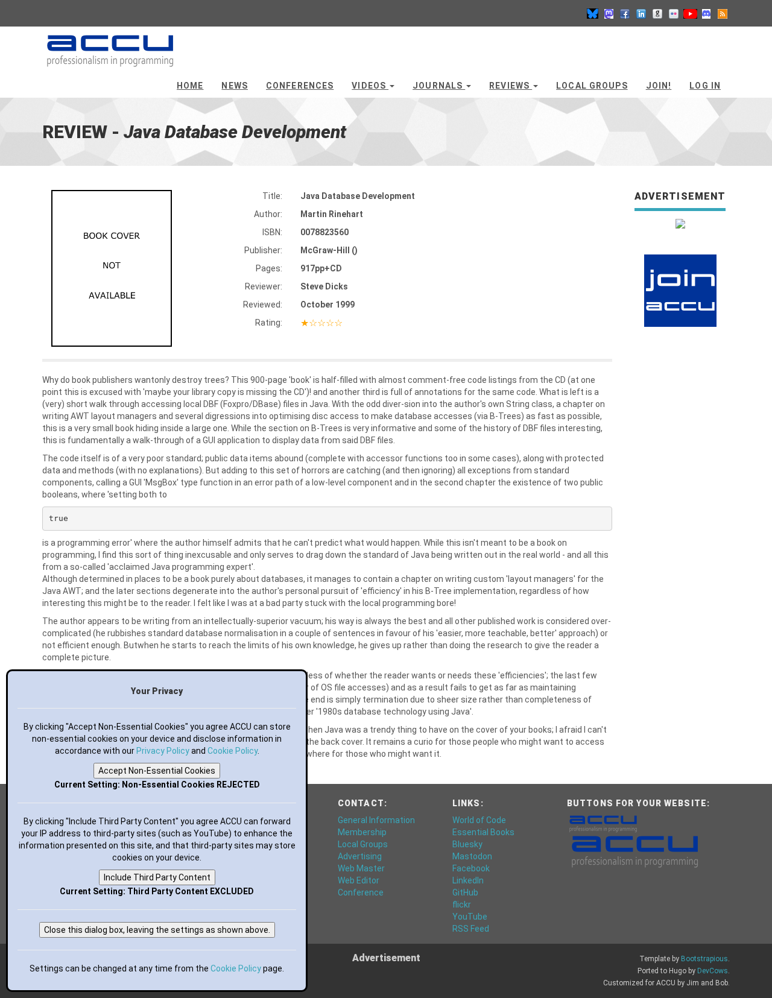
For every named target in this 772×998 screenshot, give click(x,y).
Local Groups (591, 85)
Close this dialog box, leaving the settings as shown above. (157, 930)
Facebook (471, 868)
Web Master (361, 868)
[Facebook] (625, 13)
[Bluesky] (592, 13)
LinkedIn (468, 880)
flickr (461, 904)
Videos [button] (370, 85)
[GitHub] (657, 13)
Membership (362, 832)
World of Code (479, 820)
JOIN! (659, 85)
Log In (705, 85)
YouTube (469, 916)
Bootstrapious (704, 959)
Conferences (300, 85)
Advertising (360, 856)
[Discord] (706, 13)
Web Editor (358, 880)
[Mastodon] (608, 13)
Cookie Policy (232, 751)
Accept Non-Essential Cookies (156, 770)
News (234, 85)
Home (190, 85)
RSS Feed (470, 928)
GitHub (465, 892)
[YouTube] (690, 13)
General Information (376, 820)
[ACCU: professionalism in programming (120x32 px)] (603, 823)
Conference (361, 892)
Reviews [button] (510, 85)
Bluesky (467, 844)
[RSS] (722, 13)
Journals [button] (439, 85)
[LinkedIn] (641, 13)
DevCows (712, 971)
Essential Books (483, 832)
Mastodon (472, 856)
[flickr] (673, 13)
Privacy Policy (162, 751)
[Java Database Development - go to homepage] (110, 45)
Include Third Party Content (157, 877)
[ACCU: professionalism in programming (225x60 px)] (635, 851)
